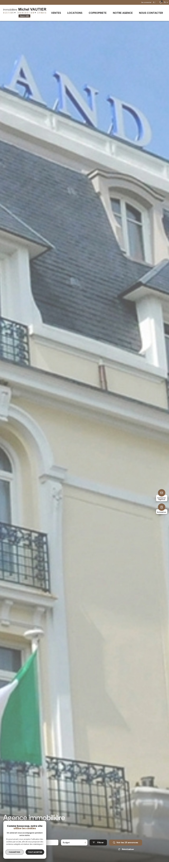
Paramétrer (14, 852)
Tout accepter (35, 852)
